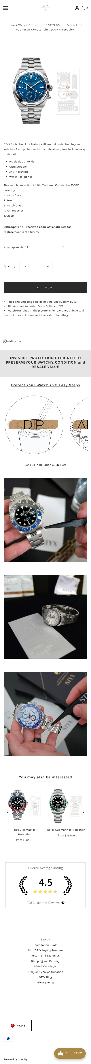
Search (45, 939)
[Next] (83, 812)
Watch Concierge (45, 966)
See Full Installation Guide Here (45, 464)
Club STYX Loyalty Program (45, 950)
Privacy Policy (45, 982)
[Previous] (8, 812)
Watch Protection (31, 25)
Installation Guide (45, 945)
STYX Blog (45, 977)
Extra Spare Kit (13, 247)
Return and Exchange (45, 955)
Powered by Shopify (15, 1059)
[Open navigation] (18, 7)
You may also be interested (45, 777)
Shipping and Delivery (45, 961)
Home (10, 25)
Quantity (9, 266)
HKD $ (21, 1025)
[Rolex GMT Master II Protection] (24, 805)
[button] (63, 903)
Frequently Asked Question (45, 971)
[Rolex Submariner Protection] (66, 805)
